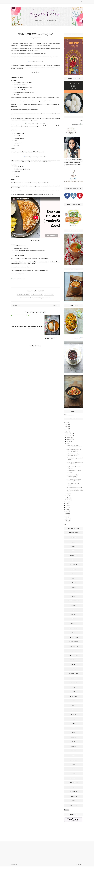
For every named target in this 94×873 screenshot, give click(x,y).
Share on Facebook (24, 294)
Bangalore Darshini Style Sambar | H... (51, 337)
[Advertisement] (47, 852)
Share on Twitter (37, 294)
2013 (66, 511)
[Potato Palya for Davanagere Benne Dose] (35, 156)
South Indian (47, 298)
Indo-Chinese (74, 623)
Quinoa (73, 723)
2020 (66, 432)
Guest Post (73, 614)
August (69, 441)
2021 (66, 430)
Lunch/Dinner (73, 660)
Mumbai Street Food (73, 682)
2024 (66, 424)
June (68, 492)
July (68, 443)
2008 (66, 520)
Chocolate (73, 569)
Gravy (73, 610)
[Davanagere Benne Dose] (18, 279)
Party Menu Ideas (74, 696)
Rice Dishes (73, 737)
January (69, 499)
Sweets (73, 787)
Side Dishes (73, 746)
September (70, 439)
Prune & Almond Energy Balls (74, 487)
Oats (73, 687)
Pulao (73, 719)
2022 (66, 428)
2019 (66, 501)
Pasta (73, 700)
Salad (73, 741)
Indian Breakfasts (28, 298)
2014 (66, 509)
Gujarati (74, 619)
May (68, 494)
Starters (74, 773)
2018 (66, 503)
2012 (66, 513)
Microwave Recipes (73, 673)
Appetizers (73, 537)
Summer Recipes (73, 778)
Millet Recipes (73, 678)
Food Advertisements (75, 124)
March (68, 497)
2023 (66, 426)
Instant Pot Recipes (73, 628)
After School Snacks (73, 532)
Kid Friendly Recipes (73, 641)
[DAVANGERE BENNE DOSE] (35, 62)
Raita (73, 728)
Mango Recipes (73, 664)
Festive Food (73, 605)
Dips (73, 591)
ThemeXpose (13, 864)
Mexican (73, 669)
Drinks (73, 596)
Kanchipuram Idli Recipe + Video (75, 490)
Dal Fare (74, 582)
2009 (66, 519)
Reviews (73, 732)
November (69, 435)
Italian (73, 632)
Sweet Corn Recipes (73, 782)
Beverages (73, 546)
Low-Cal (73, 650)
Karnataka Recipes (38, 298)
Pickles (73, 705)
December (69, 433)
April (68, 496)
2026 (66, 422)
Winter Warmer (73, 805)
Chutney (74, 573)
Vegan (73, 800)
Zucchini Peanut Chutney (18, 326)
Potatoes (73, 714)
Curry (73, 578)
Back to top (79, 864)
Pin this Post (50, 294)
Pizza (73, 709)
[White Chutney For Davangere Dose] (35, 123)
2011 (66, 515)
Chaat (73, 560)
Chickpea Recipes (73, 564)
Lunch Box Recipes (73, 655)
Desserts (74, 587)
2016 (66, 505)
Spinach (73, 769)
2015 (66, 507)
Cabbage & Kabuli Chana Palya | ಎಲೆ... (35, 327)
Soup (73, 755)
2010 (66, 517)
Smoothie (73, 750)
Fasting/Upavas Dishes (73, 600)
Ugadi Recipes (73, 796)
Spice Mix (74, 764)
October (69, 437)
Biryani (73, 550)
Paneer (73, 691)
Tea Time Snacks (73, 791)
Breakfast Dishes (73, 555)
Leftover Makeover (73, 646)
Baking (73, 541)
